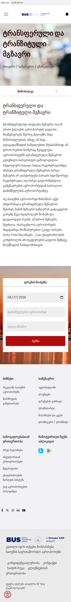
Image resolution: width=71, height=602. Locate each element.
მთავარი (9, 66)
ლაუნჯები (44, 394)
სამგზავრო (26, 66)
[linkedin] (18, 510)
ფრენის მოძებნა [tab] (35, 282)
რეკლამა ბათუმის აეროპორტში (14, 390)
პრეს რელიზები (13, 450)
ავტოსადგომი (47, 387)
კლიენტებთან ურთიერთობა (27, 570)
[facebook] (2, 510)
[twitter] (7, 510)
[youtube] (23, 510)
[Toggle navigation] (9, 14)
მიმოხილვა (25, 91)
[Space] (35, 14)
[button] (67, 14)
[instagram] (13, 510)
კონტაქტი (50, 563)
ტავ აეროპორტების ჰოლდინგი (15, 489)
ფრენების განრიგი (50, 401)
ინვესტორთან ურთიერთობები (13, 459)
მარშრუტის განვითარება (11, 401)
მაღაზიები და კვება (50, 415)
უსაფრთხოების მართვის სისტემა (13, 477)
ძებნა (35, 341)
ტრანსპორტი (46, 408)
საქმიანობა (17, 2)
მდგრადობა (10, 468)
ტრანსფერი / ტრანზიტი (53, 422)
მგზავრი (5, 2)
